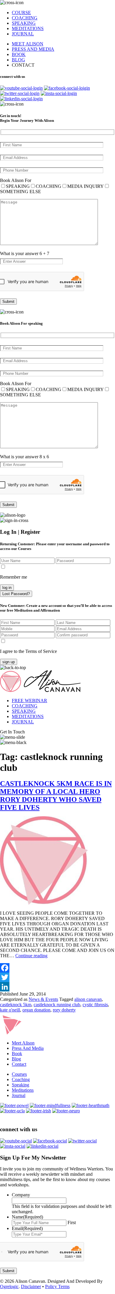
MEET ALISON (27, 43)
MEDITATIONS (28, 28)
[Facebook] (57, 968)
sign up (8, 662)
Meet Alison (23, 1042)
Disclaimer (31, 1286)
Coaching (21, 1079)
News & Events (43, 999)
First (72, 1222)
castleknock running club (57, 1004)
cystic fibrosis (95, 1004)
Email (27, 1228)
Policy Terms (57, 1286)
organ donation (36, 1009)
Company (21, 1194)
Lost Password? (16, 594)
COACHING (24, 17)
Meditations (23, 1090)
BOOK (19, 54)
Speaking (20, 1084)
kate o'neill (10, 1009)
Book (17, 1053)
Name (27, 1216)
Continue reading (31, 955)
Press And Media (28, 1048)
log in (7, 587)
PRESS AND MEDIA (33, 49)
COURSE (21, 12)
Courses (19, 1074)
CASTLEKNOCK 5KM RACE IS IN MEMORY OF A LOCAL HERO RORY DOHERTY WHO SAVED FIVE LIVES (56, 795)
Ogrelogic (9, 1286)
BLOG (18, 59)
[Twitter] (57, 977)
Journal (18, 1095)
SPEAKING (24, 23)
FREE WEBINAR (29, 700)
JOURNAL (23, 33)
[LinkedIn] (57, 986)
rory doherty (64, 1009)
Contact (19, 1064)
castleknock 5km (15, 1004)
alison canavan (88, 999)
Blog (16, 1058)
